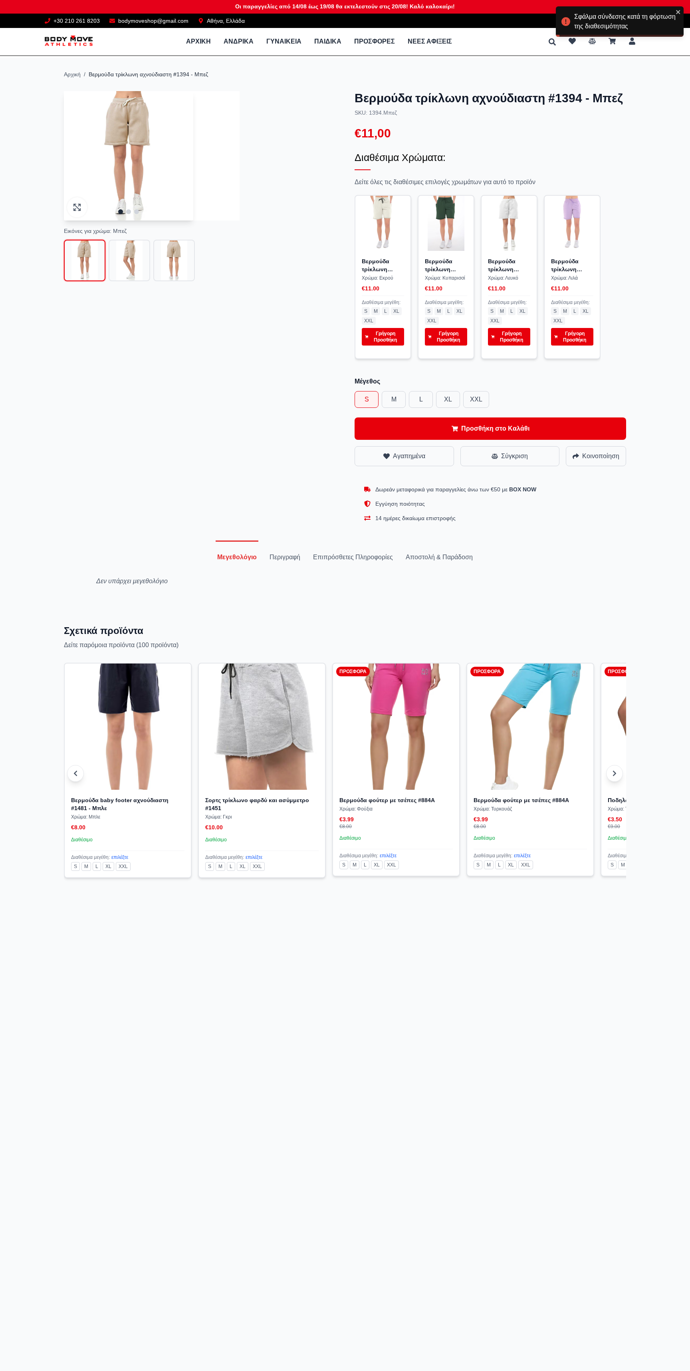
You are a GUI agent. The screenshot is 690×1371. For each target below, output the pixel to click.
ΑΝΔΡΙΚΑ (239, 41)
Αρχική (72, 74)
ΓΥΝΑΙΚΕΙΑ (283, 41)
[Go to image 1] (120, 211)
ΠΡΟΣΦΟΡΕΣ (374, 41)
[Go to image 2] (128, 211)
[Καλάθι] (612, 41)
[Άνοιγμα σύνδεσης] (632, 41)
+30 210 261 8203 (77, 21)
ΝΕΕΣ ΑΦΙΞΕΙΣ (430, 41)
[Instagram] (642, 21)
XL (396, 311)
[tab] (237, 557)
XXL (368, 321)
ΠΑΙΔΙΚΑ (327, 41)
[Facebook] (616, 21)
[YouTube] (633, 21)
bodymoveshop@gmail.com (153, 21)
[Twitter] (625, 21)
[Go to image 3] (136, 211)
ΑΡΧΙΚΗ (198, 41)
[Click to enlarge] (77, 207)
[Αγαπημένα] (572, 41)
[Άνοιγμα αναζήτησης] (552, 42)
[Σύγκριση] (592, 41)
